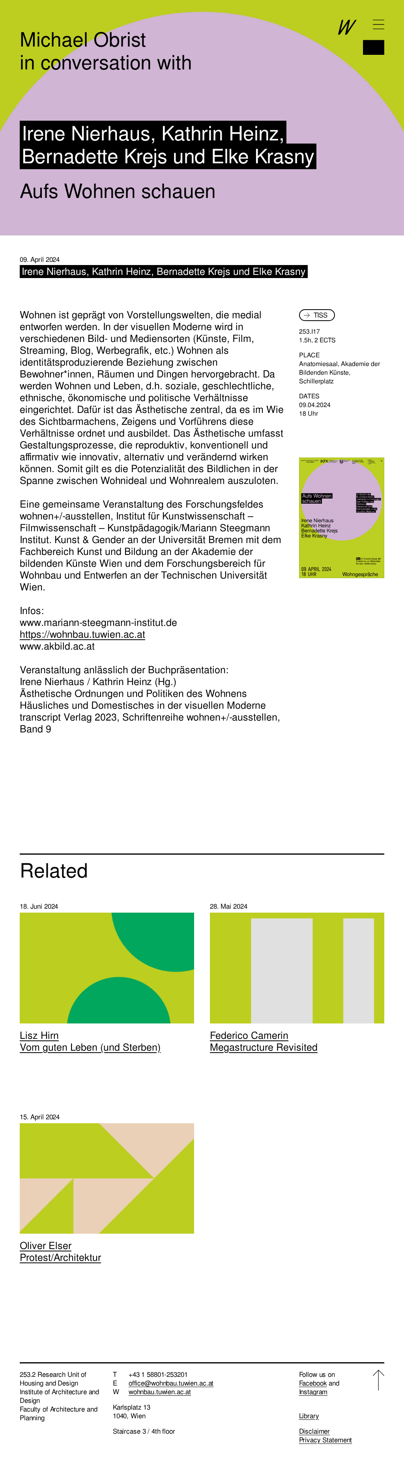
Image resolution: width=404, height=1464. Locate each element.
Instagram (313, 1391)
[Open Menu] (378, 24)
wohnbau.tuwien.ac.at (160, 1391)
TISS (320, 315)
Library (309, 1416)
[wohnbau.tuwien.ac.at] (361, 37)
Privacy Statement (325, 1440)
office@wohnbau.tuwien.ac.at (171, 1383)
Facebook (313, 1383)
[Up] (378, 1407)
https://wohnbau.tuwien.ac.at (82, 634)
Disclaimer (314, 1431)
